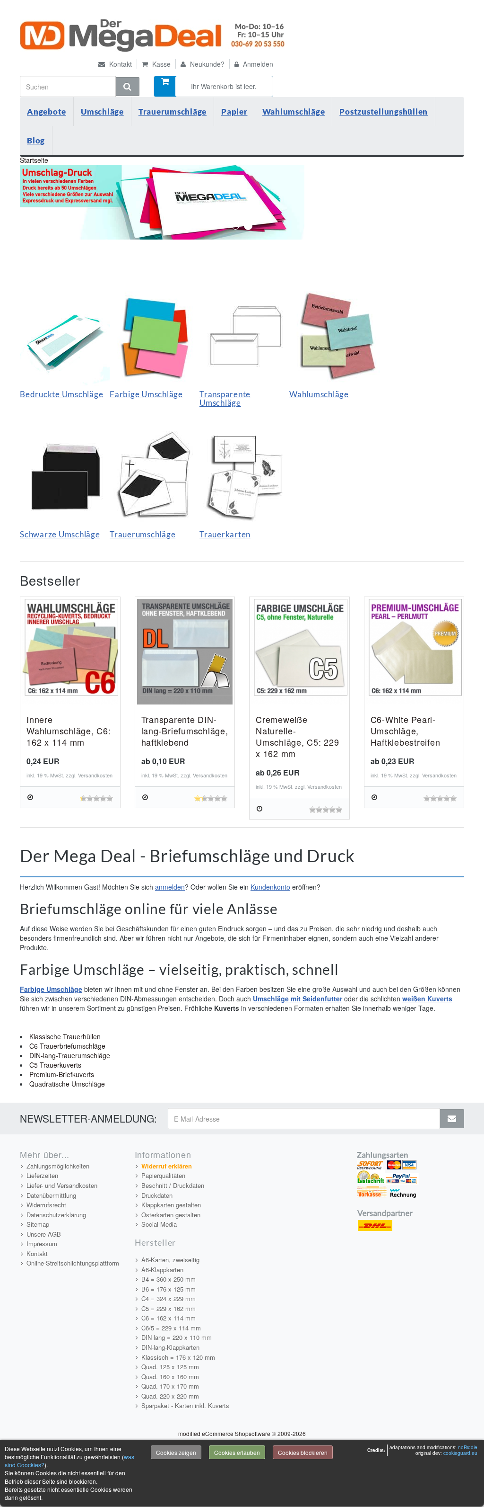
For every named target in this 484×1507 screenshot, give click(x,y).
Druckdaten (157, 1195)
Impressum (41, 1243)
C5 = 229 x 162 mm (168, 1308)
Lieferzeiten (42, 1175)
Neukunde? (206, 64)
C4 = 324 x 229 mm (168, 1298)
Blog (36, 140)
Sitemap (37, 1224)
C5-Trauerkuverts (55, 1065)
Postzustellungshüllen (383, 111)
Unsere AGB (43, 1234)
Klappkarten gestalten (171, 1204)
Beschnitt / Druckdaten (172, 1185)
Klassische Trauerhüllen (65, 1036)
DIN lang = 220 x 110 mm (176, 1337)
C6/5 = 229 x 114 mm (171, 1327)
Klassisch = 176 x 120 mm (178, 1357)
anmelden (170, 887)
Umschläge (102, 111)
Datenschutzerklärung (56, 1214)
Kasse (160, 64)
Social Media (159, 1224)
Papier (234, 111)
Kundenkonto (270, 887)
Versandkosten (95, 775)
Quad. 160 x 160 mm (170, 1376)
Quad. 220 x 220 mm (170, 1395)
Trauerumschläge (172, 111)
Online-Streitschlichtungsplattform (72, 1262)
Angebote (46, 111)
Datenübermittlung (51, 1195)
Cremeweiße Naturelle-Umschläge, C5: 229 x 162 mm (297, 736)
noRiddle (467, 1447)
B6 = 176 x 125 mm (168, 1288)
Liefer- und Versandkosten (61, 1185)
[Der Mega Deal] (153, 35)
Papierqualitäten (163, 1175)
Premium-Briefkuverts (61, 1074)
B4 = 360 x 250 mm (168, 1279)
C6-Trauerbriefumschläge (67, 1046)
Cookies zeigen (176, 1452)
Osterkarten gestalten (170, 1214)
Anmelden (257, 64)
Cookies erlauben (237, 1452)
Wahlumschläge (293, 111)
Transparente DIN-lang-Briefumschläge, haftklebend (184, 730)
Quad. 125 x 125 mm (170, 1366)
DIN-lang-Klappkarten (170, 1347)
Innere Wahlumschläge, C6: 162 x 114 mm (68, 730)
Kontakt (119, 64)
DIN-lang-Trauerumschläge (69, 1055)
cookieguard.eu (460, 1453)
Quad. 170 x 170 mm (170, 1386)
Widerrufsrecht (46, 1204)
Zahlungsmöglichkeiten (57, 1165)
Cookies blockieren (303, 1452)
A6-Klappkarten (162, 1269)
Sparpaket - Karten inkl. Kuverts (185, 1405)
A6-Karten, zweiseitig (170, 1259)
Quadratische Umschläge (67, 1083)
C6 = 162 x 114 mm (168, 1317)
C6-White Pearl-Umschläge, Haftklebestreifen (406, 730)
